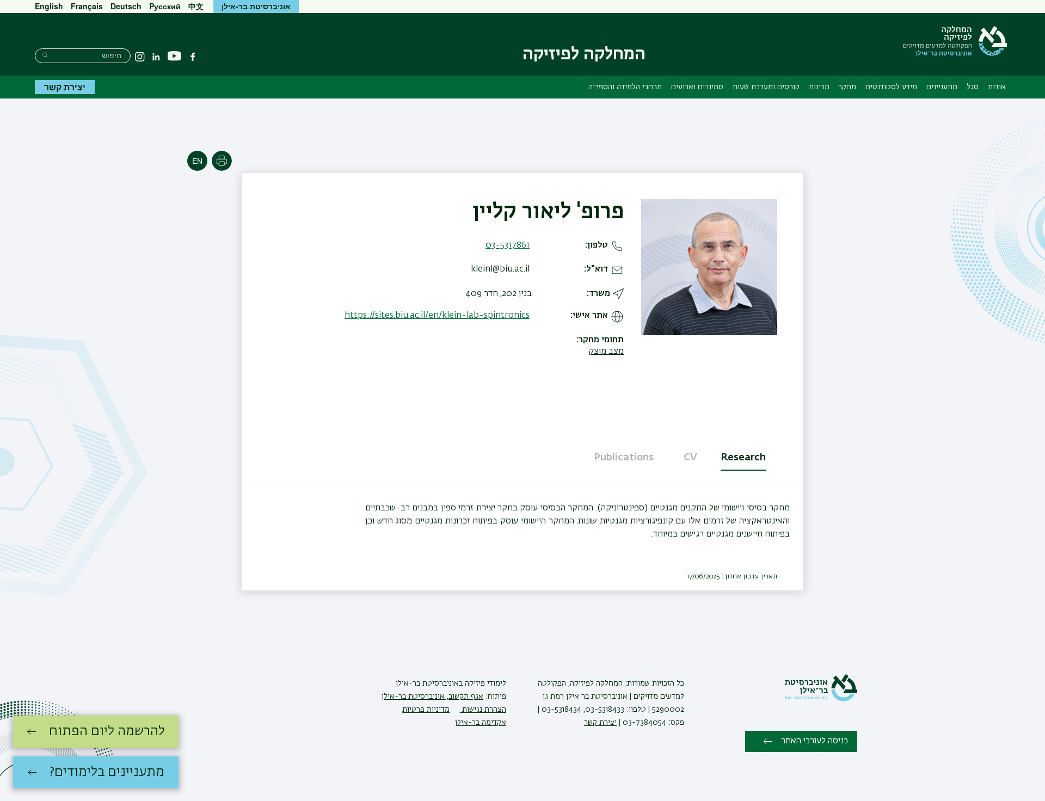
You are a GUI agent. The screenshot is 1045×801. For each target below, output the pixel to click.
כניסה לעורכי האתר (814, 741)
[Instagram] (140, 56)
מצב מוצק (606, 351)
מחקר (847, 87)
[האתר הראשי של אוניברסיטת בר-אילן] (820, 699)
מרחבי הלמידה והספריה (625, 87)
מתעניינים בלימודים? (107, 772)
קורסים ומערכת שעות (766, 87)
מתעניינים (941, 87)
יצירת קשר (64, 87)
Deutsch (126, 6)
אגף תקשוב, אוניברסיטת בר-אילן (432, 696)
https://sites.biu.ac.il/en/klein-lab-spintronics (437, 315)
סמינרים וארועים (697, 87)
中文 (196, 6)
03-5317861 (507, 245)
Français (87, 6)
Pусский (165, 6)
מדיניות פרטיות (426, 709)
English (49, 6)
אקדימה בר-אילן (480, 722)
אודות (997, 87)
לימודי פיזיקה (484, 683)
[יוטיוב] (174, 56)
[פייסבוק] (193, 56)
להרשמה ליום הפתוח (107, 731)
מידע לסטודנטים (891, 87)
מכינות (819, 87)
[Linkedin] (156, 56)
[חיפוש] (44, 54)
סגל (973, 87)
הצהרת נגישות (483, 709)
